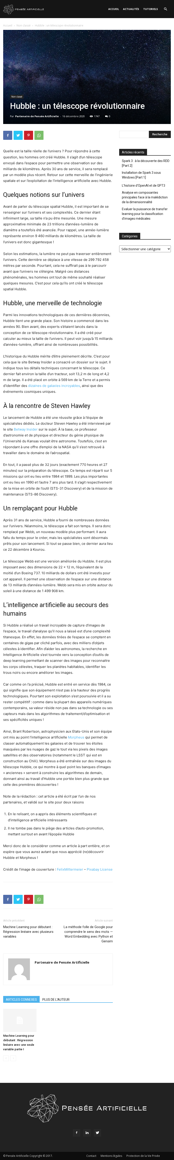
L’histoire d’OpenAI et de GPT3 (143, 185)
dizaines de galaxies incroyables (54, 385)
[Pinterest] (28, 135)
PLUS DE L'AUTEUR (56, 999)
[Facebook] (7, 135)
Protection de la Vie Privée (143, 1156)
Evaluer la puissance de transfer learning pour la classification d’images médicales (145, 213)
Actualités (131, 9)
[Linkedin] (87, 1132)
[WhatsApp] (39, 135)
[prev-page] (6, 1058)
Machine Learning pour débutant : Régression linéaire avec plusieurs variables (28, 931)
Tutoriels (150, 9)
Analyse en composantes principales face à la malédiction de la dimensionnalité (145, 197)
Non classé (24, 25)
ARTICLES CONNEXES (21, 999)
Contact (91, 1156)
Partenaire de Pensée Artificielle (37, 116)
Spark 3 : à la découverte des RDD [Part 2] (145, 163)
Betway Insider (26, 429)
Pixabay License (100, 869)
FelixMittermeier (70, 869)
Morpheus (76, 737)
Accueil (113, 9)
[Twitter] (18, 135)
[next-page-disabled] (13, 1058)
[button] (165, 9)
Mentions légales (111, 1156)
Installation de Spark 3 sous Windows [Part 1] (141, 175)
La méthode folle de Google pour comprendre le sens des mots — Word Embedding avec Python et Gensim (88, 934)
